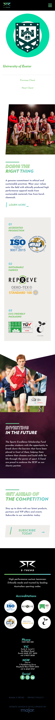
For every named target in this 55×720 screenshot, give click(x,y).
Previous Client (27, 80)
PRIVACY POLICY (35, 698)
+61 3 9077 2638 (27, 655)
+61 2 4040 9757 (27, 669)
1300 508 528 (28, 642)
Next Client (27, 88)
